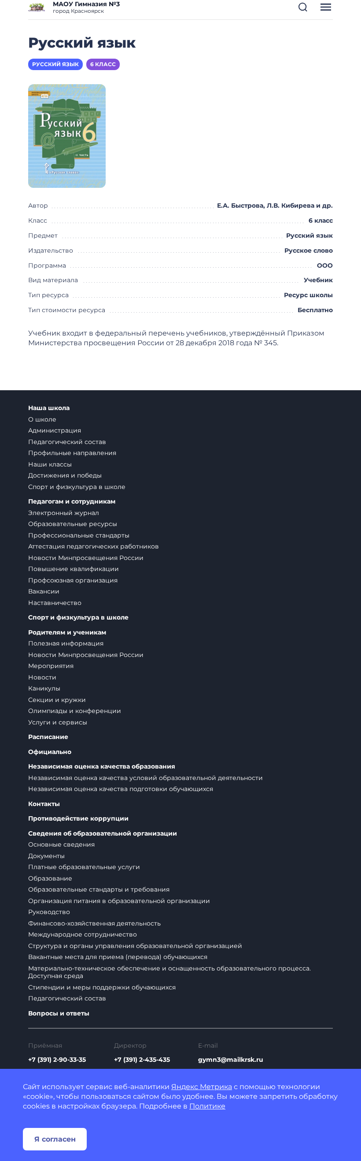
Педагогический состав (67, 442)
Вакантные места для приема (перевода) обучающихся (117, 957)
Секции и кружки (57, 700)
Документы (46, 856)
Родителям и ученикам (67, 632)
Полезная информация (65, 643)
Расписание (48, 737)
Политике (207, 1106)
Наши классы (50, 464)
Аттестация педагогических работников (93, 546)
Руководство (49, 912)
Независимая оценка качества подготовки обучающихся (120, 789)
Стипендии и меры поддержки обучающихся (102, 987)
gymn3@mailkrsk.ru (230, 1060)
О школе (42, 419)
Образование (50, 878)
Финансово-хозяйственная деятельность (94, 923)
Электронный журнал (63, 513)
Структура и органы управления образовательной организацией (135, 946)
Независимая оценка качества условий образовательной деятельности (145, 778)
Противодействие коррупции (78, 818)
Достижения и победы (65, 475)
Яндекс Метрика (201, 1087)
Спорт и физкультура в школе (76, 487)
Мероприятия (51, 666)
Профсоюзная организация (73, 580)
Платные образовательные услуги (84, 867)
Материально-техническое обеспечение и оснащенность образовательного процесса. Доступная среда (169, 972)
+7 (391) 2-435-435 (142, 1060)
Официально (49, 752)
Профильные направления (72, 453)
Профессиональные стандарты (78, 535)
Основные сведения (61, 844)
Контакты (44, 804)
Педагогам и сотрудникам (71, 501)
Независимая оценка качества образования (101, 766)
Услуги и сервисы (57, 722)
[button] (303, 7)
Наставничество (54, 603)
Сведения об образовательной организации (102, 833)
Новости (42, 677)
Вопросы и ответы (58, 1013)
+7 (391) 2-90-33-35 (57, 1060)
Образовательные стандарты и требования (98, 889)
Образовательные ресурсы (72, 524)
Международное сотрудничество (82, 934)
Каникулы (44, 688)
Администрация (54, 430)
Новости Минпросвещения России (86, 558)
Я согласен (55, 1139)
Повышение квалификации (73, 569)
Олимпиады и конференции (74, 711)
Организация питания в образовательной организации (119, 901)
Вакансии (43, 591)
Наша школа (49, 408)
